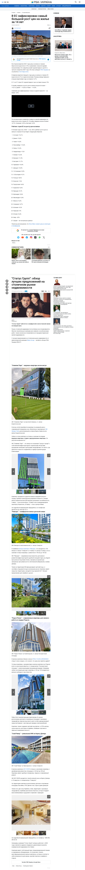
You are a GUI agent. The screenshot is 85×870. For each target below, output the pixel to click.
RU (49, 291)
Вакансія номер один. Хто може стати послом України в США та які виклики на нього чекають (63, 57)
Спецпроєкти (66, 6)
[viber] (7, 290)
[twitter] (7, 284)
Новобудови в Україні (28, 865)
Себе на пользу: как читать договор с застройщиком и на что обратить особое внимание (63, 327)
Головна (13, 12)
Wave (53, 6)
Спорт (49, 6)
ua (2, 2)
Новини (16, 6)
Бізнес (38, 6)
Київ (13, 865)
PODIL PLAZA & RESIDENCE (40, 659)
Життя (43, 6)
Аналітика (24, 6)
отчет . (24, 71)
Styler (58, 6)
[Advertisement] (31, 353)
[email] (7, 293)
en (5, 2)
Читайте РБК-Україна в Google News (31, 862)
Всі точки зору (56, 333)
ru (8, 2)
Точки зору (57, 278)
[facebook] (7, 281)
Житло (13, 242)
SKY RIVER (27, 769)
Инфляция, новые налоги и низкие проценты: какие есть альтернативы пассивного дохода (62, 299)
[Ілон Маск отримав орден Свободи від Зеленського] (63, 22)
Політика (32, 6)
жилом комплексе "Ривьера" (27, 548)
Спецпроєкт (14, 321)
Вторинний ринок (26, 12)
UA (42, 291)
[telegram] (7, 287)
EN (45, 291)
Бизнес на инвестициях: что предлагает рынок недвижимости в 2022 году (63, 286)
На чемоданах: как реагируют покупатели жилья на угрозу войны (62, 313)
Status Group (30, 340)
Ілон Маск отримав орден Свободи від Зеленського (63, 30)
